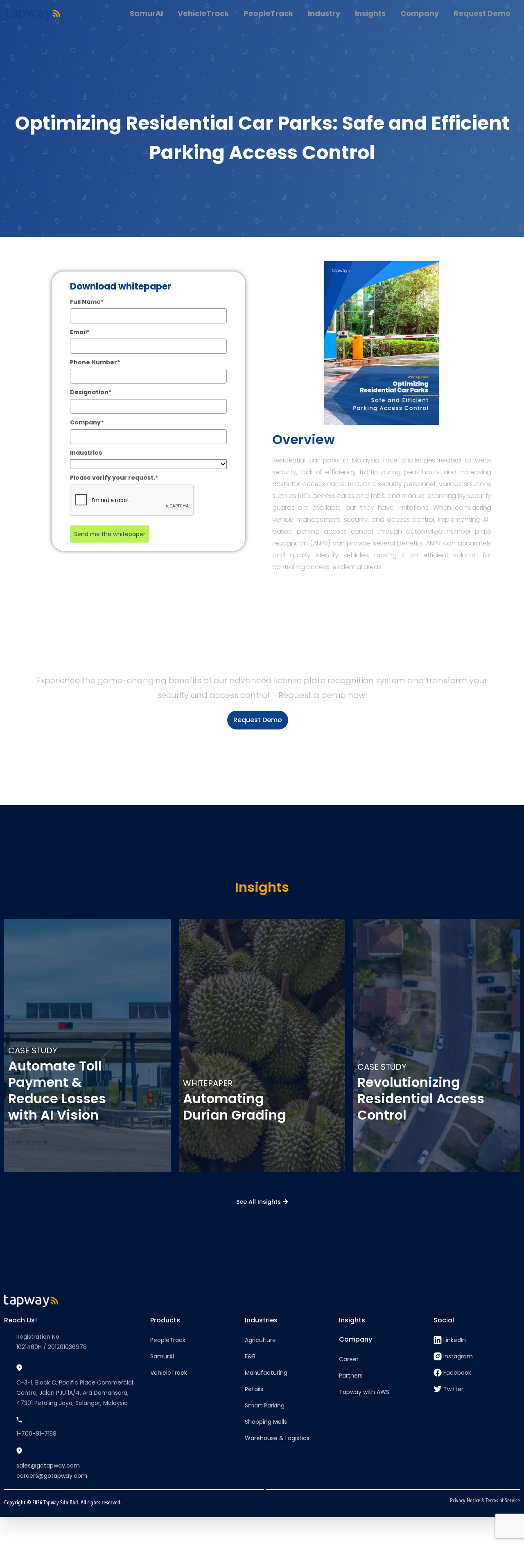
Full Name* (87, 302)
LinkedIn (454, 1340)
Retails (254, 1389)
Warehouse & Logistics (277, 1438)
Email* (80, 332)
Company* (87, 422)
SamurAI (162, 1356)
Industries (86, 453)
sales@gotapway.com (48, 1465)
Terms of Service (503, 1500)
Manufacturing (266, 1373)
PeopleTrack (167, 1340)
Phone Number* (95, 362)
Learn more (25, 1142)
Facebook (457, 1373)
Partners (351, 1375)
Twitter (453, 1389)
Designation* (90, 392)
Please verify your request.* (114, 478)
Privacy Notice (465, 1500)
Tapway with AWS (364, 1392)
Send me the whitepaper (109, 534)
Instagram (458, 1356)
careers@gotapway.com (51, 1476)
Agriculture (260, 1340)
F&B (250, 1356)
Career (349, 1359)
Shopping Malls (266, 1422)
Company (355, 1339)
